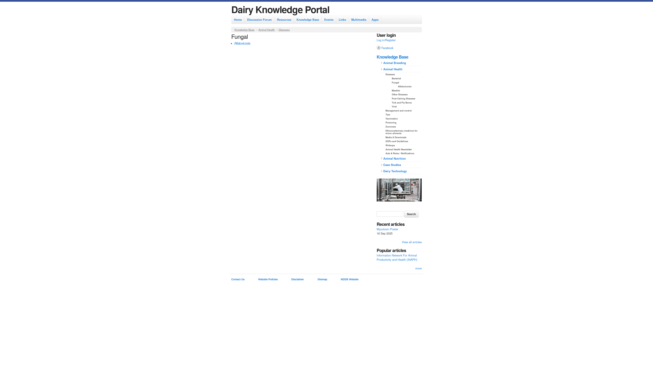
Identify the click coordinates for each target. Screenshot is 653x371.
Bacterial (396, 78)
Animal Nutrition (394, 158)
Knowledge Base (308, 20)
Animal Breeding (394, 63)
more (418, 268)
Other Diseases (400, 94)
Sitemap (322, 279)
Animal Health (266, 29)
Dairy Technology (395, 171)
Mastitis (396, 90)
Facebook (387, 48)
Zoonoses (391, 126)
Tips (388, 114)
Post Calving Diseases (403, 98)
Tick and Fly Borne (402, 102)
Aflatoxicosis (242, 43)
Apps (375, 20)
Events (328, 20)
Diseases (284, 29)
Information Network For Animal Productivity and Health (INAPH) (397, 257)
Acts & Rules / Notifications (400, 153)
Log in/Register (386, 40)
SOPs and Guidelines (397, 141)
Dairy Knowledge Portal (280, 9)
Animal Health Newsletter (399, 149)
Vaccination (392, 118)
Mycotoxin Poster (387, 229)
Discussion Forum (259, 20)
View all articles (412, 242)
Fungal (395, 82)
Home (238, 20)
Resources (284, 20)
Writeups (390, 145)
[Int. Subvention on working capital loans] (399, 190)
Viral (394, 106)
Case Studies (392, 165)
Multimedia (358, 20)
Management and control (399, 110)
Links (342, 20)
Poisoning (391, 122)
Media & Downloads (396, 137)
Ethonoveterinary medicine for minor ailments (401, 132)
